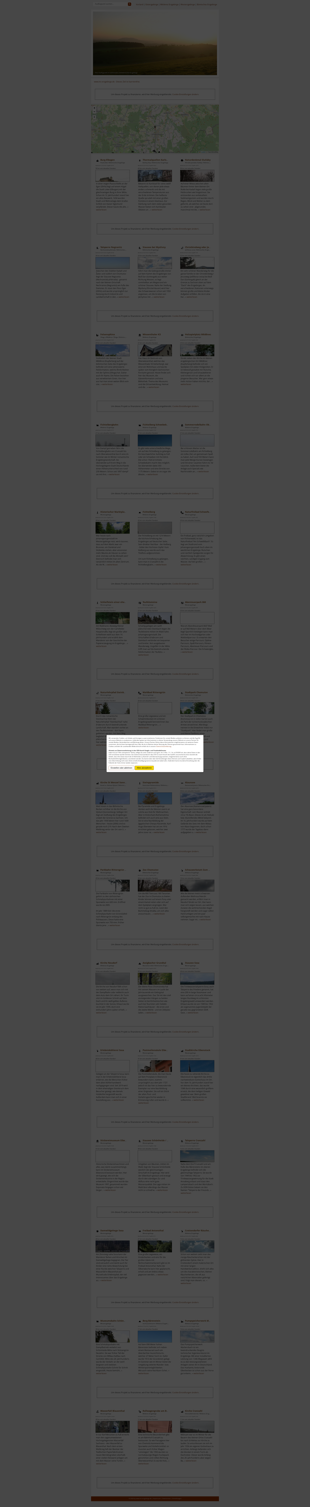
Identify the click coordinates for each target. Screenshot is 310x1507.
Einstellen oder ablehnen (121, 768)
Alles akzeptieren (144, 768)
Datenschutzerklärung (163, 746)
